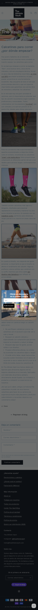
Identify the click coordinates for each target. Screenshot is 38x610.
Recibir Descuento (9, 305)
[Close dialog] (34, 292)
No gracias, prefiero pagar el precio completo (18, 315)
